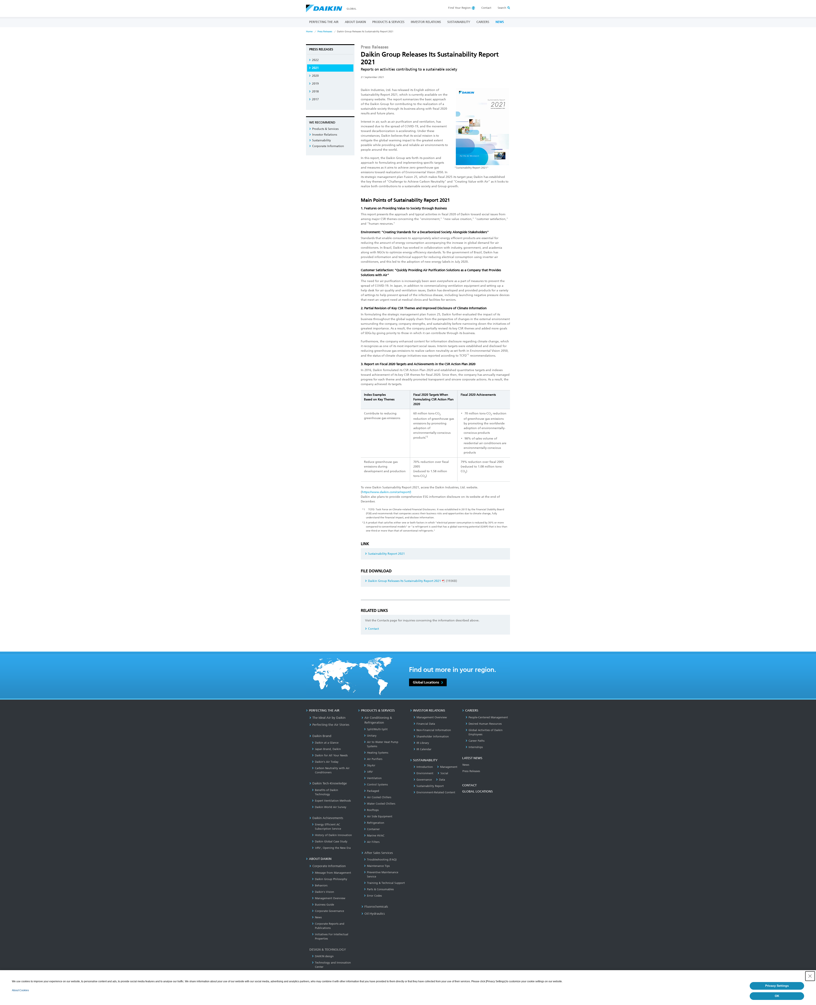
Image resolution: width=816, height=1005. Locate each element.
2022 (315, 60)
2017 (315, 99)
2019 (315, 83)
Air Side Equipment (379, 816)
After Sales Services (378, 853)
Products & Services (325, 129)
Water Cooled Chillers (381, 803)
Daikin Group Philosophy (331, 879)
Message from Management (333, 872)
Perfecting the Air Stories (330, 725)
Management (448, 766)
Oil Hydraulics (374, 914)
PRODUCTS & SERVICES (388, 22)
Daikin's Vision (324, 891)
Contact (486, 7)
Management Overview (330, 898)
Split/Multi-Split (377, 729)
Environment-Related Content (435, 792)
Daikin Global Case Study (331, 841)
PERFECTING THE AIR (324, 22)
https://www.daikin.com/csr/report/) (386, 492)
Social (444, 773)
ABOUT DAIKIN (355, 22)
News (318, 917)
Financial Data (425, 723)
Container (373, 829)
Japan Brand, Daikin (328, 749)
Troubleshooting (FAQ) (382, 859)
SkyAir (371, 765)
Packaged (373, 790)
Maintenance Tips (378, 866)
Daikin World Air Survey (330, 807)
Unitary (372, 735)
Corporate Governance (329, 911)
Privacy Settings (777, 985)
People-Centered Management (488, 717)
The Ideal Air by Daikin (329, 718)
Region (459, 7)
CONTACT (469, 785)
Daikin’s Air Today (327, 761)
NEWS (500, 22)
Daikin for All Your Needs (331, 755)
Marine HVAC (375, 835)
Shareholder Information (432, 736)
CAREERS (482, 22)
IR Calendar (423, 749)
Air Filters (373, 841)
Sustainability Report (430, 786)
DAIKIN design (324, 956)
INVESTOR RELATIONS (426, 22)
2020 (315, 76)
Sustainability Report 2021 (386, 554)
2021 (315, 68)
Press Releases (324, 31)
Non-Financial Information (433, 730)
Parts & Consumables (380, 889)
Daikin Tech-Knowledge (329, 783)
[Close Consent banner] (810, 976)
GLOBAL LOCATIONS (477, 791)
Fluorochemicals (376, 907)
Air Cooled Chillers (379, 797)
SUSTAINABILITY (458, 22)
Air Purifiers (374, 759)
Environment (424, 773)
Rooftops (373, 810)
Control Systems (377, 784)
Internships (476, 747)
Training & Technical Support (386, 883)
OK (777, 996)
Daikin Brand (321, 736)
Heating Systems (377, 752)
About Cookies (20, 990)
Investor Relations (324, 134)
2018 (315, 91)
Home (309, 31)
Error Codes (374, 895)
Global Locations (426, 682)
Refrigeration (375, 822)
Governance (424, 779)
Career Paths (476, 740)
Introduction (424, 766)
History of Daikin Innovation (333, 835)
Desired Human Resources (485, 723)
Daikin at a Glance (327, 742)
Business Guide (324, 904)
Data (442, 779)
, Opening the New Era (333, 847)
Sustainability (321, 140)
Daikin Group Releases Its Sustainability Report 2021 (404, 581)
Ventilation (374, 778)
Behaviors (321, 885)
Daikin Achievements (327, 818)
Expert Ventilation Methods (333, 800)
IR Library (422, 742)
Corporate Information (328, 146)
